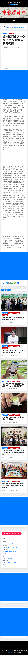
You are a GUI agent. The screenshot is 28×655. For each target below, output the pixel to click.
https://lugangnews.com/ (8, 558)
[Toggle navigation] (14, 20)
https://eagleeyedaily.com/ (9, 544)
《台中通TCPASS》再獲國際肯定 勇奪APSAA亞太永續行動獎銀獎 (14, 385)
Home (3, 26)
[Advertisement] (14, 84)
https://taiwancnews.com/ (9, 562)
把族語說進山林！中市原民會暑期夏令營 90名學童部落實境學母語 (13, 453)
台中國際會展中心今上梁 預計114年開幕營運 (14, 27)
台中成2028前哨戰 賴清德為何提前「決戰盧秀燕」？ (13, 318)
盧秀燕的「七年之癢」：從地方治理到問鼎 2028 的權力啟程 (13, 352)
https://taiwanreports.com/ (9, 540)
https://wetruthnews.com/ (9, 551)
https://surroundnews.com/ (9, 547)
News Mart (10, 652)
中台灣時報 (5, 47)
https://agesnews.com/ (8, 555)
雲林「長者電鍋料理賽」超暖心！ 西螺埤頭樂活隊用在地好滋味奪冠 (13, 486)
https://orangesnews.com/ (9, 566)
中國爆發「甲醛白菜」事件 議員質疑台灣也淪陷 (13, 418)
